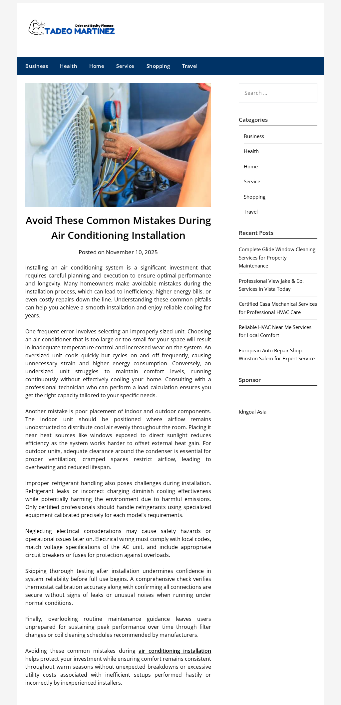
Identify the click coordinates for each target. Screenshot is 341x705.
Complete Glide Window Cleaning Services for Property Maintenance (277, 257)
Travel (190, 66)
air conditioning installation (175, 650)
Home (96, 66)
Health (68, 66)
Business (36, 66)
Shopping (158, 66)
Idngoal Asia (252, 411)
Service (125, 66)
